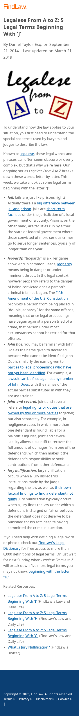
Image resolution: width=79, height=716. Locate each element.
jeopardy (64, 264)
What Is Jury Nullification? (29, 647)
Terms (8, 699)
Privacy (24, 699)
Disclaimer (44, 699)
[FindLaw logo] (16, 7)
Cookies (63, 699)
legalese (27, 153)
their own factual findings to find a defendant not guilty (40, 493)
